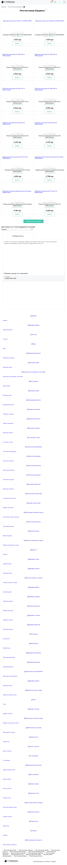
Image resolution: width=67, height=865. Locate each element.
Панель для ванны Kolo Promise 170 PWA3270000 (50, 205)
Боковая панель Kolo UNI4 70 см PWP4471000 (17, 35)
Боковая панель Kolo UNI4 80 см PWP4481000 (49, 35)
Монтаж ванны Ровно (35, 856)
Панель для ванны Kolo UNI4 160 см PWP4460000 (49, 68)
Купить (17, 43)
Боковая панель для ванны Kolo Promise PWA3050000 (17, 170)
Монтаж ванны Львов (20, 856)
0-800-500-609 (10, 278)
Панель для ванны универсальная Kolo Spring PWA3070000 (17, 205)
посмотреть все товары (33, 221)
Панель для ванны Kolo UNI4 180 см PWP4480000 (49, 102)
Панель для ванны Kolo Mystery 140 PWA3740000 (17, 136)
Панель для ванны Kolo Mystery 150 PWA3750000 (49, 136)
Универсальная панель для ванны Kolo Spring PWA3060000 (49, 170)
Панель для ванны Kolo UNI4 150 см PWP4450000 (17, 68)
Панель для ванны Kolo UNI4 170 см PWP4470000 (17, 102)
